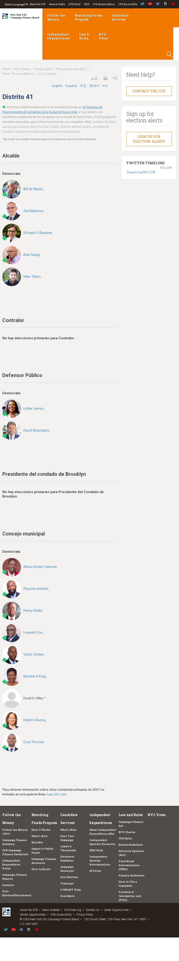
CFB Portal (74, 4)
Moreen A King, (34, 676)
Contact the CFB (149, 91)
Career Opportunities (116, 910)
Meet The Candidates (18, 74)
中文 (83, 86)
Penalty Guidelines (132, 875)
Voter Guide (43, 69)
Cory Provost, (34, 742)
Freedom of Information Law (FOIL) (130, 896)
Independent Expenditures (58, 36)
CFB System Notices (104, 4)
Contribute (67, 896)
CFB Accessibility (128, 4)
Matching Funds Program (88, 17)
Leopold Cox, (33, 632)
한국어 (95, 86)
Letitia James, (34, 408)
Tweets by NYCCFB (140, 172)
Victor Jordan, (34, 654)
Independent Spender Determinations (100, 860)
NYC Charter (127, 832)
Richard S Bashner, (38, 233)
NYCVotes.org (72, 910)
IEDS (86, 4)
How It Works (40, 829)
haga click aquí (56, 794)
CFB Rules (125, 838)
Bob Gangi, (31, 255)
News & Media (57, 4)
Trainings (67, 883)
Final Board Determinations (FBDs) (129, 865)
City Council (47, 74)
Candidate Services (120, 17)
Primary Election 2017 (71, 69)
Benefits (37, 842)
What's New (39, 836)
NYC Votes (103, 36)
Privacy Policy (84, 914)
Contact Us (92, 910)
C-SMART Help (70, 889)
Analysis (8, 885)
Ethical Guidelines (131, 844)
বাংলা (105, 86)
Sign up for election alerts (149, 139)
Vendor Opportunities (33, 914)
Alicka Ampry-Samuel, (40, 567)
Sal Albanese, (33, 211)
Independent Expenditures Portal (11, 864)
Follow (166, 167)
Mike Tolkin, (32, 276)
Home (6, 69)
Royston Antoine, (36, 588)
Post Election (69, 877)
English (57, 86)
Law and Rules (131, 815)
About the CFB (37, 4)
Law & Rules (84, 36)
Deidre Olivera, (34, 720)
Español (71, 86)
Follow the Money (56, 17)
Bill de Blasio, (33, 189)
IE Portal (95, 870)
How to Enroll (40, 869)
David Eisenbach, (36, 430)
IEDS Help (96, 850)
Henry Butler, (33, 610)
